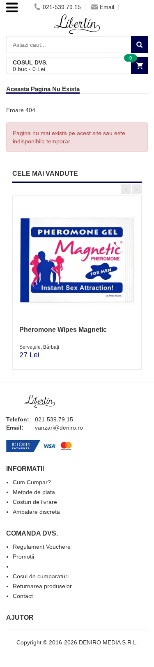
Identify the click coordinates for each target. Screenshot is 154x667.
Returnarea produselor (42, 586)
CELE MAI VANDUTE (45, 173)
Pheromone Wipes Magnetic (63, 329)
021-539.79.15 (62, 7)
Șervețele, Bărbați (39, 347)
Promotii (23, 556)
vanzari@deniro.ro (59, 427)
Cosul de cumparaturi (41, 576)
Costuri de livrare (35, 502)
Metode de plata (34, 492)
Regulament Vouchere (42, 546)
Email (107, 7)
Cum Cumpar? (32, 482)
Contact (23, 596)
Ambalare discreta (36, 511)
